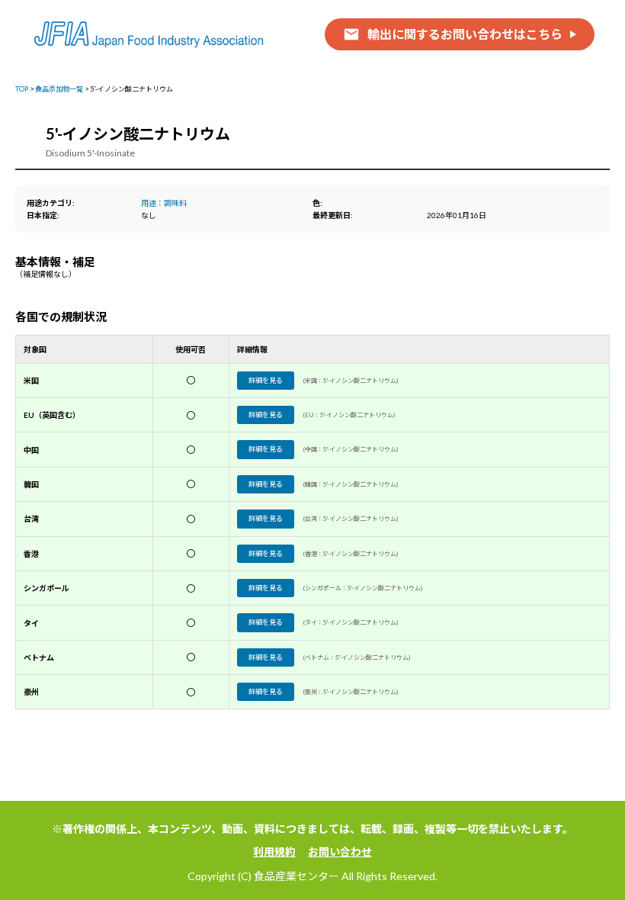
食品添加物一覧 (59, 89)
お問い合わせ (340, 851)
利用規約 (274, 851)
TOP (21, 89)
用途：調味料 (164, 202)
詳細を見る (265, 380)
